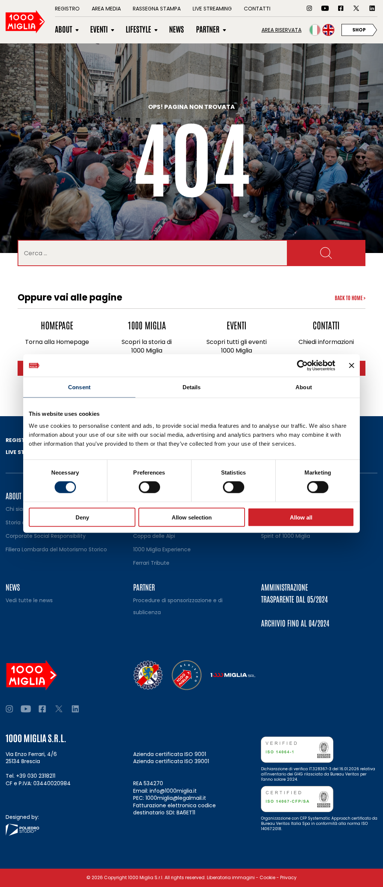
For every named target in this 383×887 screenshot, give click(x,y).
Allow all (301, 517)
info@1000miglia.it (173, 791)
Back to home (350, 297)
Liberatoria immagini (231, 877)
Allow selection (192, 517)
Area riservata (281, 30)
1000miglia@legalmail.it (175, 798)
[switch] (149, 487)
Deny (82, 517)
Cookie (267, 877)
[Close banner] (351, 365)
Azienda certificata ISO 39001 (171, 761)
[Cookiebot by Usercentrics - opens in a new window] (302, 365)
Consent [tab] (79, 387)
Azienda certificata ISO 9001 (169, 754)
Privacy (288, 877)
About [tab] (303, 387)
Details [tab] (192, 387)
